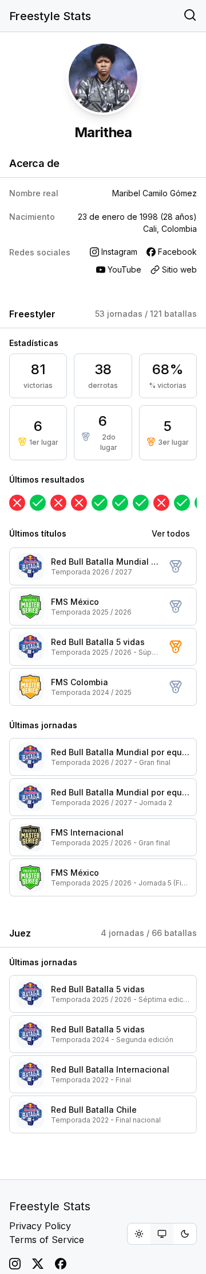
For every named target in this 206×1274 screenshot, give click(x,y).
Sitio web (179, 269)
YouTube (124, 269)
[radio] (139, 1233)
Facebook (177, 252)
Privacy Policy (40, 1226)
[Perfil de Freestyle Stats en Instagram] (15, 1263)
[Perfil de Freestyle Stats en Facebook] (60, 1263)
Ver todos (171, 533)
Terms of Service (46, 1239)
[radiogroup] (162, 1234)
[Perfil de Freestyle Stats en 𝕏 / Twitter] (37, 1263)
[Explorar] (190, 16)
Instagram (119, 252)
